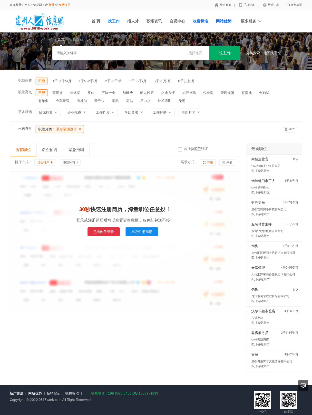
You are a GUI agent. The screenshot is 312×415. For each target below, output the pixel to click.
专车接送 (62, 101)
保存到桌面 (295, 5)
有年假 (43, 101)
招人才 (133, 21)
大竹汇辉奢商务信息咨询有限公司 (273, 252)
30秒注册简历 (141, 232)
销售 (254, 246)
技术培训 (164, 101)
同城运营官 (259, 159)
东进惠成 (257, 318)
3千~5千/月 (137, 81)
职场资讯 (154, 21)
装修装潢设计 (57, 129)
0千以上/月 (186, 81)
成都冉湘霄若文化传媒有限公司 (271, 361)
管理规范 (227, 93)
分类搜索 (253, 53)
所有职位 (23, 150)
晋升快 (99, 101)
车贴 (115, 101)
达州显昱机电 (260, 187)
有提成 (247, 93)
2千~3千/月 (113, 81)
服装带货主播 (261, 224)
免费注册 (64, 5)
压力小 (145, 101)
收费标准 (72, 393)
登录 (51, 5)
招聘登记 (53, 393)
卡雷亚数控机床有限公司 (267, 231)
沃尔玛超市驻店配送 (266, 311)
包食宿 (208, 93)
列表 (229, 162)
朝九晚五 (147, 93)
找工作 (114, 21)
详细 (210, 162)
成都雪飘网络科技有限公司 (268, 209)
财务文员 (258, 202)
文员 (254, 354)
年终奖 (75, 93)
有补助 (82, 101)
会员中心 (177, 21)
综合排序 (43, 162)
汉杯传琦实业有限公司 (266, 166)
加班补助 (189, 93)
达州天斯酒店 (260, 339)
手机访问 (250, 5)
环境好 (57, 93)
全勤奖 (264, 93)
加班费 (128, 93)
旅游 (182, 101)
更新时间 (69, 162)
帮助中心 (274, 5)
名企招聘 (50, 150)
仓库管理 (258, 268)
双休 (91, 93)
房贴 (129, 101)
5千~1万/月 (162, 81)
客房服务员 (259, 333)
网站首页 (225, 5)
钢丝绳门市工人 (263, 181)
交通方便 (168, 93)
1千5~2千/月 (88, 81)
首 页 (96, 21)
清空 (292, 129)
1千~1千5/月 (61, 81)
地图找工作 (272, 53)
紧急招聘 (76, 150)
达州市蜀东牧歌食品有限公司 (270, 296)
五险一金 (108, 93)
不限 (41, 81)
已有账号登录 (103, 232)
